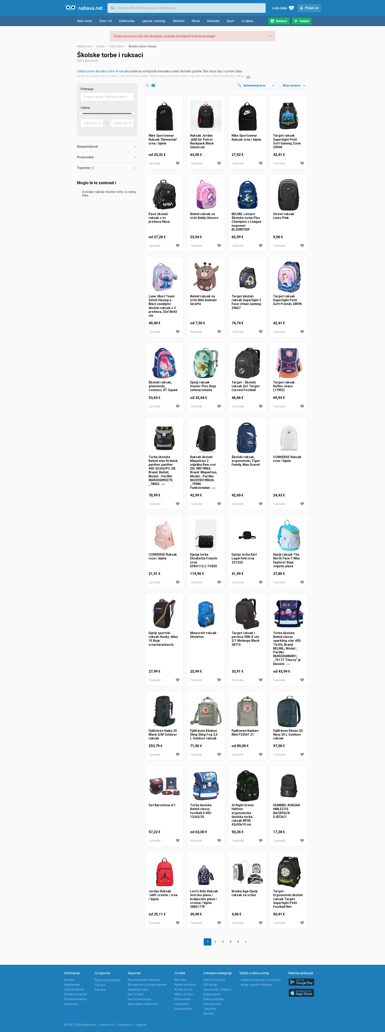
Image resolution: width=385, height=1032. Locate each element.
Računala (213, 21)
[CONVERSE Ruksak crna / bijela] (289, 437)
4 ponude (196, 331)
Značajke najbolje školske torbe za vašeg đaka (109, 193)
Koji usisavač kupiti (139, 999)
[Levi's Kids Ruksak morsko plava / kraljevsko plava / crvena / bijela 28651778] (206, 872)
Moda (196, 21)
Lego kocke (181, 1004)
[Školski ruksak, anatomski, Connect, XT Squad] (164, 363)
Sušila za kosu (183, 1008)
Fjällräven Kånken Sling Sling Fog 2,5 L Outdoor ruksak (204, 734)
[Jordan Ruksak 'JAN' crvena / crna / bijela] (164, 872)
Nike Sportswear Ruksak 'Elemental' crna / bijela (163, 139)
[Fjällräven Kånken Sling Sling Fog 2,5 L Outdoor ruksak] (206, 711)
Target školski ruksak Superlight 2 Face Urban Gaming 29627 (246, 302)
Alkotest (208, 1013)
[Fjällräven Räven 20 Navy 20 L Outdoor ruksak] (289, 711)
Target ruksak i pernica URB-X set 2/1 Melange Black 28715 (245, 639)
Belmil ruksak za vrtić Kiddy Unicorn (204, 216)
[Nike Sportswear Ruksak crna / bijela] (247, 116)
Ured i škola (116, 46)
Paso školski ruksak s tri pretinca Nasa (159, 218)
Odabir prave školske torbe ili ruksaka (103, 71)
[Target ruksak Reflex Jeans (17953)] (289, 363)
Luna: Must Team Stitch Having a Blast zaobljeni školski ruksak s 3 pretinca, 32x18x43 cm (163, 305)
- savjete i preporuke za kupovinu (260, 979)
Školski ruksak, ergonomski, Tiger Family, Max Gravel (246, 461)
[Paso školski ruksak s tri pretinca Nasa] (164, 194)
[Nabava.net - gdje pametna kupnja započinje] (83, 8)
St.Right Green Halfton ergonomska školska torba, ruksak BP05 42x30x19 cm (243, 814)
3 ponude (154, 163)
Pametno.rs (106, 1024)
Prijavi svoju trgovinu (107, 979)
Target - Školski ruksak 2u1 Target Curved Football (245, 386)
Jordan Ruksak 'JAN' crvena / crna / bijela (163, 895)
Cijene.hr (141, 1024)
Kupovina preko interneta (143, 979)
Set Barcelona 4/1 (162, 805)
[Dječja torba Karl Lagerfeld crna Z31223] (247, 535)
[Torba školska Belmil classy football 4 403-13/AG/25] (206, 786)
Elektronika (127, 21)
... (261, 21)
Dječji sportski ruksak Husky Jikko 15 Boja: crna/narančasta (163, 639)
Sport (230, 21)
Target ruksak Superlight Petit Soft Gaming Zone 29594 (287, 141)
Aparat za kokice (185, 984)
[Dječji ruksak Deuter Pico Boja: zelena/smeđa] (206, 363)
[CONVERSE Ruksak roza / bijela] (164, 535)
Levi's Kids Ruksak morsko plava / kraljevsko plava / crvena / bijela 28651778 (204, 899)
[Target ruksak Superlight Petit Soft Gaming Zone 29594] (289, 116)
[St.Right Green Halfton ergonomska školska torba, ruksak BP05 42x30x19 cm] (247, 786)
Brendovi (100, 989)
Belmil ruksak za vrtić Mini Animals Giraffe (203, 300)
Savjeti (304, 21)
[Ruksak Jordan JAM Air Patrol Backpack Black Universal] (206, 116)
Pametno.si (125, 1024)
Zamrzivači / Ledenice (217, 989)
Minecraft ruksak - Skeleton (204, 635)
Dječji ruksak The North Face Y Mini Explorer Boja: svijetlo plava (286, 560)
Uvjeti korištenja (74, 989)
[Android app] (301, 982)
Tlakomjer (209, 1008)
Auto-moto (84, 21)
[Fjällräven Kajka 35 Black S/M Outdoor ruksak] (164, 711)
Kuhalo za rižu (183, 989)
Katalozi (281, 21)
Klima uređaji (182, 999)
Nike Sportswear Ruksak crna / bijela (246, 137)
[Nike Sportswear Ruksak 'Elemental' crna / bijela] (164, 116)
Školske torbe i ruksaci (142, 46)
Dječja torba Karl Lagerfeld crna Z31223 (244, 558)
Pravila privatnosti (75, 994)
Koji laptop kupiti (138, 989)
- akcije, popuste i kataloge (256, 984)
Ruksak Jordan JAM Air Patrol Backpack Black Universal (202, 141)
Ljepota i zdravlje (154, 21)
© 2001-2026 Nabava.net (80, 1024)
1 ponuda (196, 163)
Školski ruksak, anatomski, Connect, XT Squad (163, 386)
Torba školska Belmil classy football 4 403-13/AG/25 (201, 811)
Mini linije (180, 979)
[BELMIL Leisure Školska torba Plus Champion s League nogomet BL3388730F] (247, 194)
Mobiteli (178, 21)
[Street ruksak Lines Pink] (289, 194)
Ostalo (100, 46)
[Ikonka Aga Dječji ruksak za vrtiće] (247, 872)
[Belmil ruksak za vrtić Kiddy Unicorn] (206, 194)
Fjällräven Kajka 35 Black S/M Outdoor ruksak (163, 734)
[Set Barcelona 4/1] (164, 786)
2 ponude (196, 406)
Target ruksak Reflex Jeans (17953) (284, 386)
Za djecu (247, 21)
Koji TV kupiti (136, 994)
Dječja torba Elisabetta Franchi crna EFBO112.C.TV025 (203, 560)
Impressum (71, 1004)
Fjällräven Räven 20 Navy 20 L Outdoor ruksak (288, 734)
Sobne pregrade (213, 999)
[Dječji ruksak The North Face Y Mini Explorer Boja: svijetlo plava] (289, 535)
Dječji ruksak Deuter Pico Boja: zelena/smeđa (203, 386)
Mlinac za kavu (183, 994)
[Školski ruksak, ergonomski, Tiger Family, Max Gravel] (247, 437)
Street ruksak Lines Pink (283, 216)
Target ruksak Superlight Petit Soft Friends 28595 (287, 300)
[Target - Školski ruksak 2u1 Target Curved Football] (247, 363)
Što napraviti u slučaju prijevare (147, 984)
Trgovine (99, 984)
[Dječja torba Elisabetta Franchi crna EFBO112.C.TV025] (206, 535)
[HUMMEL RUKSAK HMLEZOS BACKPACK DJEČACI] (289, 786)
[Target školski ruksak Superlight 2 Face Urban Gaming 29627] (247, 277)
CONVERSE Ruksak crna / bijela (287, 459)
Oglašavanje (72, 984)
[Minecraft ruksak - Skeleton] (206, 613)
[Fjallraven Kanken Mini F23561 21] (247, 711)
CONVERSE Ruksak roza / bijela (163, 556)
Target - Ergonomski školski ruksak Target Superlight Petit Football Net (288, 899)
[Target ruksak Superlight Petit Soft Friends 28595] (289, 277)
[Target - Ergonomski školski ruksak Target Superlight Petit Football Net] (289, 872)
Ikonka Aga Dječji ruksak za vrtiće (244, 893)
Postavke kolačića (75, 999)
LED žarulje (210, 984)
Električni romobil (214, 979)
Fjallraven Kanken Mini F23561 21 (245, 732)
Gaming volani (212, 1004)
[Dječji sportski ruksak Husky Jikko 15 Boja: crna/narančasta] (164, 613)
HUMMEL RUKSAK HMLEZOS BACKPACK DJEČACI (286, 811)
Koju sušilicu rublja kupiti (143, 1004)
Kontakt (69, 979)
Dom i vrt (105, 21)
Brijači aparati (212, 994)
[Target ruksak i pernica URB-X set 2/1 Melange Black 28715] (247, 613)
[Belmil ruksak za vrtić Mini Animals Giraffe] (206, 277)
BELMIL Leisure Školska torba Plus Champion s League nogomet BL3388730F (246, 221)
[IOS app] (301, 992)
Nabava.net (84, 46)
